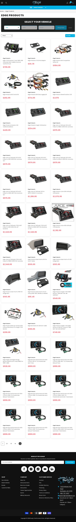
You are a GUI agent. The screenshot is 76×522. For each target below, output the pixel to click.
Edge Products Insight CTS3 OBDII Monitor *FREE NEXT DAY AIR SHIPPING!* (62, 293)
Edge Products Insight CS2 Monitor (37, 125)
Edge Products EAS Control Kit (11, 94)
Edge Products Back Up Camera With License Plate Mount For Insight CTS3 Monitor (13, 327)
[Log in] (67, 3)
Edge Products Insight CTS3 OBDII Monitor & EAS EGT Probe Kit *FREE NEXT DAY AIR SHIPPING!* (62, 327)
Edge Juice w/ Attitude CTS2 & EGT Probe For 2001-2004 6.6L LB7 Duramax (12, 227)
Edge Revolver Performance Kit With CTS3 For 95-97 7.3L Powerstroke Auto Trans (37, 361)
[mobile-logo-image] (36, 3)
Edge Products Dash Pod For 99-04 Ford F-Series (37, 260)
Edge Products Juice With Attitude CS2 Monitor (62, 192)
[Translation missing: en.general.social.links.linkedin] (52, 469)
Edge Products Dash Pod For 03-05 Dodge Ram (62, 260)
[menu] (2, 3)
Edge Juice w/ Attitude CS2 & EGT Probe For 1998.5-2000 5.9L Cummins (63, 126)
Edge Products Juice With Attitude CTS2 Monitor (62, 226)
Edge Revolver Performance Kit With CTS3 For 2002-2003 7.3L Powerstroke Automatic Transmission (63, 429)
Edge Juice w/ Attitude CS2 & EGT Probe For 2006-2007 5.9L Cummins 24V (12, 193)
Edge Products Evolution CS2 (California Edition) (10, 126)
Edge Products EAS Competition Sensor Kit (61, 61)
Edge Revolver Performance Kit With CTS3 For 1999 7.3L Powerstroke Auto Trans (37, 395)
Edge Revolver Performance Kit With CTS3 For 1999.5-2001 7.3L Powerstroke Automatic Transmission (63, 395)
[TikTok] (38, 469)
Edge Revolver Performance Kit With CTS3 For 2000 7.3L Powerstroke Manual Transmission (12, 429)
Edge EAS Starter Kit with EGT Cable (37, 325)
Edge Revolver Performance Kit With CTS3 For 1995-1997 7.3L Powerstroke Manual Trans (62, 361)
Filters (68, 35)
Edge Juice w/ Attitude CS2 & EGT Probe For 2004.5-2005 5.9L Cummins (63, 158)
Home (2, 11)
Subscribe (70, 462)
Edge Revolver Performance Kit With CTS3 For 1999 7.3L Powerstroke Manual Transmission (12, 395)
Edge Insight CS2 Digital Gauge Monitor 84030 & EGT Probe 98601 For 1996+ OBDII (13, 361)
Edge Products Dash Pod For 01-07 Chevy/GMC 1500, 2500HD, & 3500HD (38, 292)
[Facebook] (24, 469)
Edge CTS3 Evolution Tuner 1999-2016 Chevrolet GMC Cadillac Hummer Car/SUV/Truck (13, 62)
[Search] (6, 3)
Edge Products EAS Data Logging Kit (37, 94)
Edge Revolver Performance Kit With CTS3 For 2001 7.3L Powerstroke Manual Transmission (37, 429)
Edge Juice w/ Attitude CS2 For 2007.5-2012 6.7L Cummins (36, 192)
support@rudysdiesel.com (67, 496)
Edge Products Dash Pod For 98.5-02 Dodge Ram (12, 292)
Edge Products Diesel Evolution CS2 (62, 94)
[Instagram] (31, 469)
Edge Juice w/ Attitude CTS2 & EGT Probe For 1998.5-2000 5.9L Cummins (13, 260)
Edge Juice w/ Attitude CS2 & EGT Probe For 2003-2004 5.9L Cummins (37, 158)
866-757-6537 (64, 493)
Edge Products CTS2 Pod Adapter (37, 60)
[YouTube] (45, 469)
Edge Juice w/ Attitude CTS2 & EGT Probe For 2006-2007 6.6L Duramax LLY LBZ (37, 227)
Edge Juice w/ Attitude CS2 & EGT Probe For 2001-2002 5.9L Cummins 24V (12, 159)
